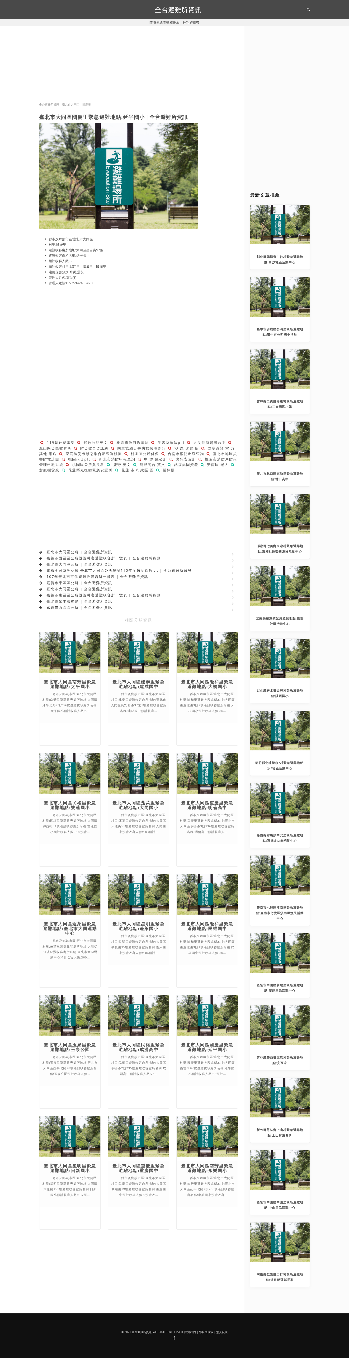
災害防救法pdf (170, 442)
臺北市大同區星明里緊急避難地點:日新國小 (70, 1168)
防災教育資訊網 (93, 448)
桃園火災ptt (78, 459)
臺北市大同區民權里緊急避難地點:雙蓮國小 (70, 805)
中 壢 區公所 (155, 459)
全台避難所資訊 (178, 9)
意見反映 (222, 1332)
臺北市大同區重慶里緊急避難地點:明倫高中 (207, 805)
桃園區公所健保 (144, 453)
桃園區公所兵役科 (87, 464)
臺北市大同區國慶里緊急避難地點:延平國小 (207, 1047)
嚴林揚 (168, 470)
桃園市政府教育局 (132, 442)
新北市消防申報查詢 (116, 459)
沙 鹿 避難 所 (186, 448)
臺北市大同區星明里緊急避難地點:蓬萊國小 (139, 926)
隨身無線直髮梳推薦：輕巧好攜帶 (174, 22)
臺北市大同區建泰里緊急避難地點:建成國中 (139, 684)
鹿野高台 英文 (151, 464)
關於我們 (190, 1332)
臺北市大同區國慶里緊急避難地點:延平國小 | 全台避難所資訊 (113, 117)
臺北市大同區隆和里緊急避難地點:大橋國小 (207, 684)
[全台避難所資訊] (174, 1338)
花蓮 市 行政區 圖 (137, 470)
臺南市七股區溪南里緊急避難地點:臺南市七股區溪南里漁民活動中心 (280, 913)
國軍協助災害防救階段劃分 (141, 448)
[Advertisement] (138, 68)
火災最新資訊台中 (209, 442)
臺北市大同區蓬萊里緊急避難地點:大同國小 (139, 805)
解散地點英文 (95, 442)
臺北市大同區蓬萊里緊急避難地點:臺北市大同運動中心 (70, 928)
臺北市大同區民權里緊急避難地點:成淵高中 (139, 1047)
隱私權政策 (206, 1332)
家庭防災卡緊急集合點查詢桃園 (93, 453)
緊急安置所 (185, 459)
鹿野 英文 (121, 464)
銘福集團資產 (185, 464)
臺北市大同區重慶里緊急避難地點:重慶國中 (139, 1168)
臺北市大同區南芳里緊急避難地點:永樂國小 (207, 1168)
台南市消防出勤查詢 (185, 453)
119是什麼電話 (60, 442)
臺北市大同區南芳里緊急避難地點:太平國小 (70, 684)
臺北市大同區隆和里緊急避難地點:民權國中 (207, 926)
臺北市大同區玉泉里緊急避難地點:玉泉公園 (70, 1047)
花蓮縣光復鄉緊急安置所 (90, 470)
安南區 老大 (217, 464)
